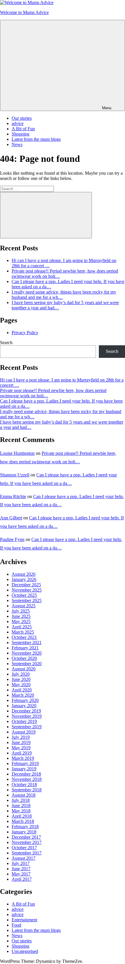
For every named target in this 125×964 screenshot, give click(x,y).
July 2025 (21, 610)
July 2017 (21, 863)
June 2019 (21, 742)
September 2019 (27, 726)
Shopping (20, 133)
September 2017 (27, 852)
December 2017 (26, 837)
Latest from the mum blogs (36, 139)
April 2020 (22, 689)
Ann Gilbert (11, 517)
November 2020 (27, 653)
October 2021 (24, 637)
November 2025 (27, 589)
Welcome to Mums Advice (24, 12)
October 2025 (24, 595)
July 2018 (21, 800)
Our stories (22, 118)
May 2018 (21, 810)
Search (6, 342)
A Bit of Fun (23, 128)
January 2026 (24, 579)
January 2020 (24, 705)
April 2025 (22, 626)
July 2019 (21, 737)
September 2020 (27, 663)
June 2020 (21, 679)
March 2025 (23, 632)
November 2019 (27, 716)
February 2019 (25, 763)
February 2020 (25, 700)
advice (18, 123)
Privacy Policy (25, 332)
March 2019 (23, 758)
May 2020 (21, 684)
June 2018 (21, 805)
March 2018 (23, 821)
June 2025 (21, 616)
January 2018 (24, 831)
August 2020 (23, 668)
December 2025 (26, 584)
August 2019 (23, 731)
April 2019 (22, 752)
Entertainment (24, 919)
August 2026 (23, 574)
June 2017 (21, 868)
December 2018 (26, 773)
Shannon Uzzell (14, 474)
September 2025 (27, 600)
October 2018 (24, 784)
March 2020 (23, 695)
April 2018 (22, 816)
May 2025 (21, 621)
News (17, 144)
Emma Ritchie (13, 496)
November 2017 (27, 842)
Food (16, 925)
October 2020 (24, 658)
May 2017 (21, 873)
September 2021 (27, 642)
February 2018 (25, 826)
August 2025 (23, 605)
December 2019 (26, 710)
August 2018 (23, 795)
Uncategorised (25, 951)
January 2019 (24, 768)
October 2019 (24, 721)
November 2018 (27, 779)
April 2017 (22, 879)
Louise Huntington (17, 453)
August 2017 (23, 858)
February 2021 (25, 647)
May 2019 (21, 747)
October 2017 (24, 847)
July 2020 (21, 674)
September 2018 (27, 789)
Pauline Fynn (12, 539)
